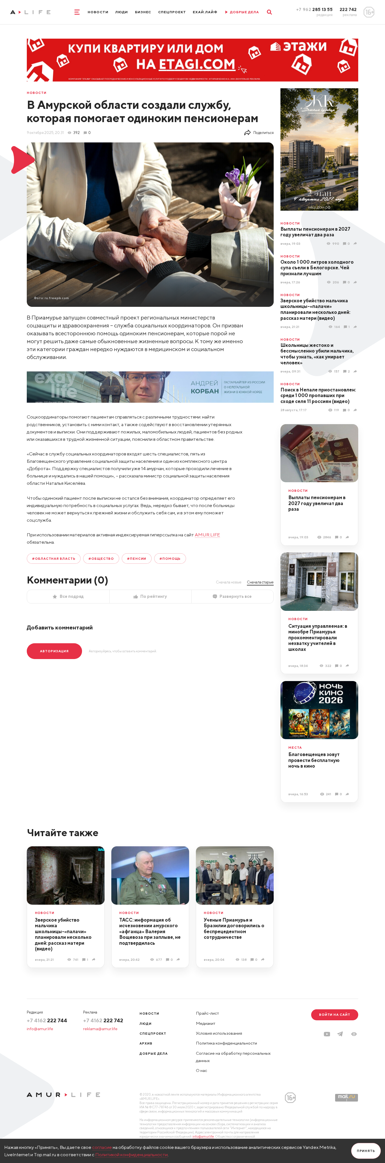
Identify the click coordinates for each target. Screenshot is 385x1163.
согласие (102, 1147)
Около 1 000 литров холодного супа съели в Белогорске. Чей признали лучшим (317, 267)
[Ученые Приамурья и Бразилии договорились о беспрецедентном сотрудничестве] (263, 959)
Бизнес (143, 12)
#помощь (170, 558)
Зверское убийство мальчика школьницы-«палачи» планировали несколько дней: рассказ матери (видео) (315, 309)
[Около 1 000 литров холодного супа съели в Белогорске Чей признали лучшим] (356, 282)
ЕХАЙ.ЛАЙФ (205, 12)
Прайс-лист (207, 1013)
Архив (146, 1043)
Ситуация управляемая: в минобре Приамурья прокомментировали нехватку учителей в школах (317, 637)
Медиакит (205, 1023)
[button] (354, 1034)
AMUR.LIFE (207, 535)
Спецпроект (172, 12)
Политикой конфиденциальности (131, 1154)
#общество (101, 558)
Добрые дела (154, 1053)
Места (295, 747)
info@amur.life (40, 1028)
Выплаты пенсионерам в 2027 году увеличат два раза (315, 232)
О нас (201, 1070)
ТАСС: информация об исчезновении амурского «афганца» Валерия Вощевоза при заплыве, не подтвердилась (150, 931)
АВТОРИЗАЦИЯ (54, 651)
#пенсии (136, 558)
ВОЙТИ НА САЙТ (334, 1014)
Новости (98, 12)
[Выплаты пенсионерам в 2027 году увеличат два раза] (356, 243)
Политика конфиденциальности (226, 1043)
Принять (366, 1151)
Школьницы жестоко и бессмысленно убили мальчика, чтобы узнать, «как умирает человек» (317, 353)
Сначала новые (229, 582)
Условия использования (219, 1033)
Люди (121, 12)
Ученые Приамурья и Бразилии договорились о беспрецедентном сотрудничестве (234, 928)
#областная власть (53, 558)
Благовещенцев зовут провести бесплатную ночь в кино (314, 760)
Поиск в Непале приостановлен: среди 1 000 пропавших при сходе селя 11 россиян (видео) (318, 395)
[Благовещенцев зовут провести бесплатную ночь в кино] (348, 794)
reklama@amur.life (100, 1028)
